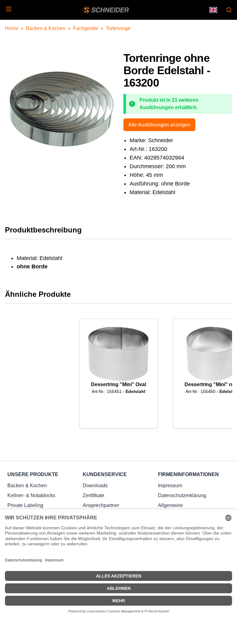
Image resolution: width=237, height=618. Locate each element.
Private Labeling (25, 505)
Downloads (95, 485)
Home (11, 28)
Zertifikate (93, 495)
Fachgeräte (85, 28)
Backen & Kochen (45, 28)
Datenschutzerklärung (182, 495)
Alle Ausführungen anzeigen (159, 124)
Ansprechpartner (101, 505)
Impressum (170, 485)
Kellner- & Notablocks (31, 495)
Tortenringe (118, 28)
